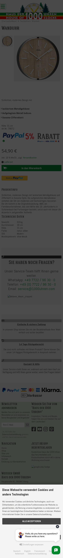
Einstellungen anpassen (32, 544)
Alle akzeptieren (31, 521)
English (27, 551)
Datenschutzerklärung (37, 553)
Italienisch (19, 553)
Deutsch (16, 551)
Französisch (39, 551)
